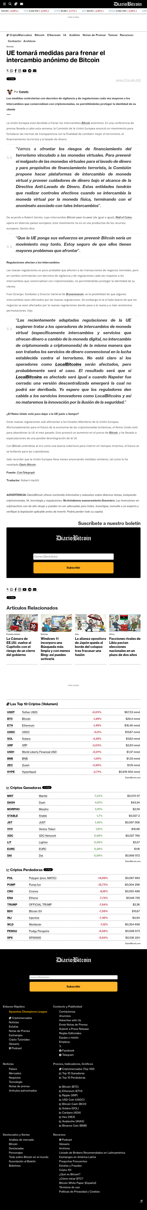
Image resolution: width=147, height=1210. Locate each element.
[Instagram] (20, 71)
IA (64, 35)
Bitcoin (39, 35)
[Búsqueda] (11, 4)
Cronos (33, 891)
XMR (119, 11)
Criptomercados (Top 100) (77, 1069)
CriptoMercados (20, 35)
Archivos (29, 41)
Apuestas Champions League (28, 1011)
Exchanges (16, 1035)
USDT (11, 712)
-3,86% (105, 11)
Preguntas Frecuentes (73, 1161)
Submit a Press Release (74, 1029)
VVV (10, 829)
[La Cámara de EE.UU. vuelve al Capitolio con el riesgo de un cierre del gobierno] (22, 623)
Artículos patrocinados (23, 1090)
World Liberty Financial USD (39, 752)
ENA (10, 898)
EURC (11, 849)
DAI (9, 855)
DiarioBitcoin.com (133, 777)
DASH (11, 802)
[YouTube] (25, 71)
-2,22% (134, 11)
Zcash (25, 765)
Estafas (13, 1026)
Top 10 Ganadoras (73, 1073)
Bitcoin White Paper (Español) (77, 1183)
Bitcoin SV (35, 911)
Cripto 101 (65, 1170)
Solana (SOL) (70, 1108)
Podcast (16, 1048)
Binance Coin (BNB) (74, 1125)
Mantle (43, 796)
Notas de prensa (19, 1086)
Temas (112, 35)
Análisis (74, 35)
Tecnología (15, 1082)
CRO (10, 891)
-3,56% (72, 11)
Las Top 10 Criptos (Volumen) (33, 704)
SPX (10, 937)
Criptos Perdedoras (26, 870)
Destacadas (16, 1148)
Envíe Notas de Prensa (73, 1024)
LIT (9, 842)
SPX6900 (35, 937)
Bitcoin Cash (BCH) (73, 1104)
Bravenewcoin (75, 294)
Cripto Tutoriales (19, 1039)
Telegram (67, 1055)
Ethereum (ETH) (71, 1091)
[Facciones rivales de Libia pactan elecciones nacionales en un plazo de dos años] (125, 623)
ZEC (58, 11)
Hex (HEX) (68, 1117)
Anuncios (65, 1016)
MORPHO (13, 809)
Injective (34, 917)
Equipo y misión (69, 1037)
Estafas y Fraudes (70, 1165)
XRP (10, 745)
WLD (10, 924)
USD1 (10, 752)
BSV (10, 911)
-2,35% (18, 11)
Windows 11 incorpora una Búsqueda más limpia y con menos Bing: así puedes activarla (55, 649)
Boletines (15, 1165)
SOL (10, 738)
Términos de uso (69, 1187)
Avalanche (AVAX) (72, 1121)
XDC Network (47, 835)
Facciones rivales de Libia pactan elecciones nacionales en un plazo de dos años (125, 647)
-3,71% (46, 11)
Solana (26, 738)
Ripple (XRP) (69, 1095)
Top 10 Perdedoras (73, 1077)
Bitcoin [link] (86, 123)
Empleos (64, 1042)
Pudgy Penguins (39, 931)
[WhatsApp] (12, 71)
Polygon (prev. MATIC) (42, 878)
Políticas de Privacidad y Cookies (79, 1191)
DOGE (86, 11)
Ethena (33, 898)
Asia (77, 634)
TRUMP (12, 904)
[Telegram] (30, 71)
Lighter (43, 842)
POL (10, 878)
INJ (9, 917)
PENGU (12, 931)
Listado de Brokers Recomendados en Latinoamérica (92, 1152)
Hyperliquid (29, 772)
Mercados (15, 1073)
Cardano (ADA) (71, 1112)
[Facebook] (16, 71)
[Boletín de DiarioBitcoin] (35, 71)
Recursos (126, 35)
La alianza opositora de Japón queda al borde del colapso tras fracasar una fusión (90, 647)
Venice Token (47, 829)
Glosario (14, 1044)
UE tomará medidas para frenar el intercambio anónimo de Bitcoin (55, 56)
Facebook (67, 1050)
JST (9, 822)
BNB (10, 758)
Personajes (16, 1152)
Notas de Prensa (94, 35)
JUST (42, 822)
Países (13, 1069)
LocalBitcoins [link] (29, 376)
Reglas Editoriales (70, 1033)
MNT (10, 796)
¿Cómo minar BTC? (71, 1178)
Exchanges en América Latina (77, 1157)
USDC (11, 732)
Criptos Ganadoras (25, 788)
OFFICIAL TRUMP (40, 904)
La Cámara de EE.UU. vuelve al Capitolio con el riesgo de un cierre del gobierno (20, 647)
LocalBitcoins (70, 364)
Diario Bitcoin (27, 464)
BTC (10, 718)
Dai (41, 855)
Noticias (10, 46)
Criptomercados (21, 1018)
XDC (10, 835)
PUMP (11, 884)
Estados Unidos (13, 634)
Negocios (15, 1077)
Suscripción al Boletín (22, 1161)
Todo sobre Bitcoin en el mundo (28, 1157)
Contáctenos (67, 1011)
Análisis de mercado (21, 1139)
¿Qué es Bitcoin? (69, 1174)
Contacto (14, 41)
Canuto (24, 92)
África (111, 634)
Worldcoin (35, 924)
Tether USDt (30, 712)
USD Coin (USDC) (73, 1099)
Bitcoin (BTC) (70, 1086)
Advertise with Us (70, 1020)
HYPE (31, 11)
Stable (43, 815)
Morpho (44, 809)
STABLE (12, 815)
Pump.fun (35, 884)
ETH (10, 725)
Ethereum (53, 35)
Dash (42, 802)
